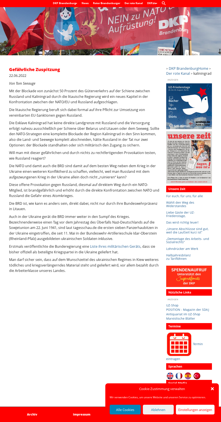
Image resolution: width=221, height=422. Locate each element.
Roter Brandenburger (106, 3)
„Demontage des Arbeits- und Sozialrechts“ (187, 240)
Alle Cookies (125, 410)
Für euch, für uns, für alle (184, 196)
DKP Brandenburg (65, 3)
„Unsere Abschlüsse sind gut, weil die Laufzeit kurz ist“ (187, 230)
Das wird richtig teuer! (182, 222)
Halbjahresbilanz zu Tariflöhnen (178, 257)
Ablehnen (158, 410)
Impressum (81, 414)
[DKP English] (170, 376)
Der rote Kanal (134, 3)
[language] (179, 376)
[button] (212, 389)
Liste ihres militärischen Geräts (115, 246)
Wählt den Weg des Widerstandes (180, 204)
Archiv (32, 414)
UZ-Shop (172, 305)
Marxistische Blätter (180, 318)
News (85, 3)
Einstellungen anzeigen (195, 410)
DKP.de (152, 3)
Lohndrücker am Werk (182, 248)
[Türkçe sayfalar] (197, 376)
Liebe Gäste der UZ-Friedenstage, (180, 214)
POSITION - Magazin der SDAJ (187, 310)
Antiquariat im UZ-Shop (183, 314)
